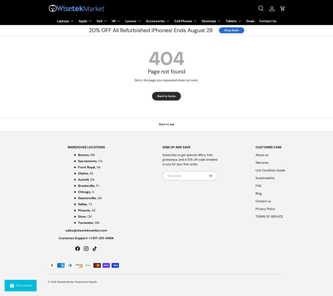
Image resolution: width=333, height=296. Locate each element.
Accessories (155, 21)
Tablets (231, 21)
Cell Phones (183, 21)
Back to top (166, 124)
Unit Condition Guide (270, 170)
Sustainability (265, 178)
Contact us (263, 201)
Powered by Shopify (86, 281)
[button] (282, 8)
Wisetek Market (65, 281)
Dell (99, 21)
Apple (83, 21)
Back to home (166, 96)
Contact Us (267, 21)
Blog (259, 193)
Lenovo (130, 21)
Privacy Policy (265, 209)
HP (114, 21)
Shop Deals (231, 30)
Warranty (262, 163)
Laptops (63, 21)
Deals (250, 21)
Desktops (209, 21)
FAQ (258, 186)
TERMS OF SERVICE (269, 217)
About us (262, 155)
